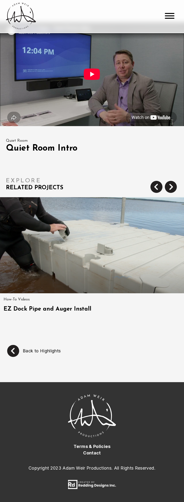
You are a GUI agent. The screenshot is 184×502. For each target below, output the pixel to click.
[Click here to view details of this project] (92, 245)
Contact (92, 452)
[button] (156, 187)
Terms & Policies (92, 446)
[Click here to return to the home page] (21, 16)
